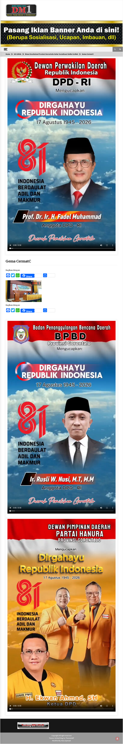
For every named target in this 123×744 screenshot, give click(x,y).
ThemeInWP (70, 738)
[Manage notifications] (117, 739)
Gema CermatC (18, 261)
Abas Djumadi (66, 741)
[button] (115, 49)
